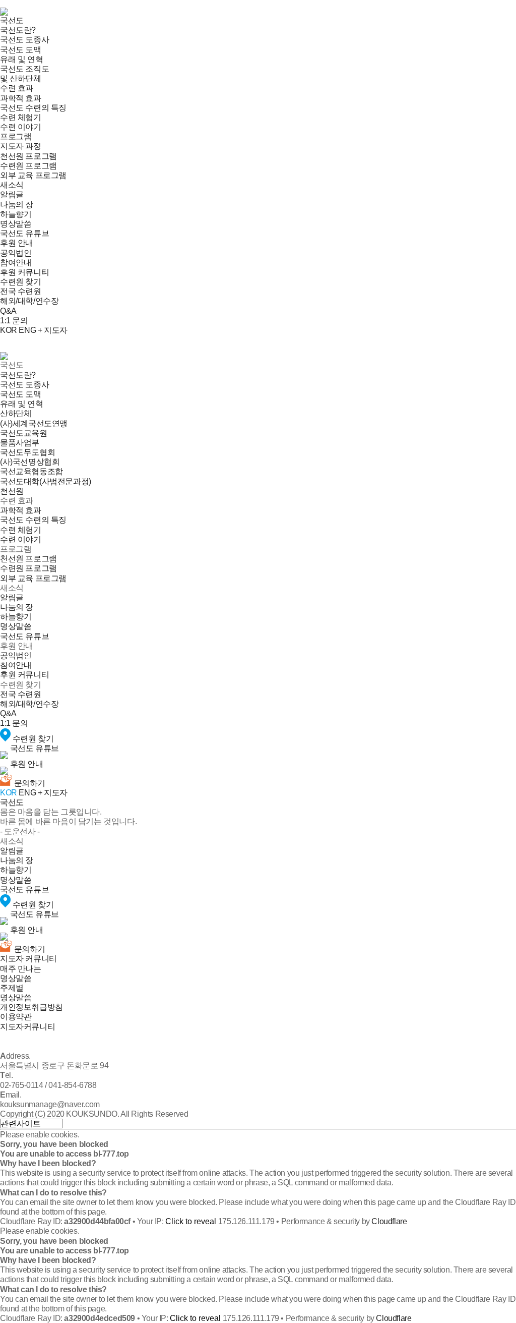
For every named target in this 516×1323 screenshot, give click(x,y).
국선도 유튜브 (24, 233)
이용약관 (15, 1016)
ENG (27, 330)
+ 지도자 (53, 330)
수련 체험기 (20, 117)
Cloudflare (389, 1221)
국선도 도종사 (24, 39)
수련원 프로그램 (28, 165)
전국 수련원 (20, 291)
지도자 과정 (20, 146)
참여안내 (15, 262)
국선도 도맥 (20, 49)
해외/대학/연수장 (29, 301)
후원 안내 (16, 243)
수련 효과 (16, 88)
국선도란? (18, 30)
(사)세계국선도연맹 (34, 423)
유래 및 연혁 (21, 59)
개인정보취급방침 (31, 1007)
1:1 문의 (14, 320)
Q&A (8, 311)
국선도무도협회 (27, 452)
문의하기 (28, 783)
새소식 (12, 185)
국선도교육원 (23, 433)
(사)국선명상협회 (29, 461)
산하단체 (15, 413)
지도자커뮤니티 (27, 1026)
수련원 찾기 (20, 281)
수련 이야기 (20, 127)
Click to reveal (190, 1221)
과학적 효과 (20, 98)
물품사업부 (19, 442)
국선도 (12, 20)
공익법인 (15, 253)
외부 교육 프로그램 (33, 175)
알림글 (12, 194)
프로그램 (15, 136)
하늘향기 (15, 214)
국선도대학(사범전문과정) (45, 481)
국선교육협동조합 (31, 471)
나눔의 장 (16, 204)
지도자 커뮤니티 (28, 958)
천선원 (12, 491)
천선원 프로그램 (28, 156)
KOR (8, 330)
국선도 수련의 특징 (33, 107)
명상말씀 (15, 223)
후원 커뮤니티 (24, 272)
